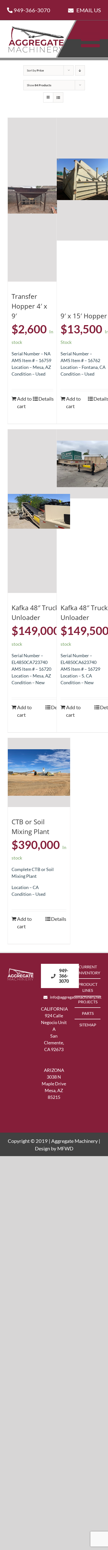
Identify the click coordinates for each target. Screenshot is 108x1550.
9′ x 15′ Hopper (84, 315)
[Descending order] (80, 70)
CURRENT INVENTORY (88, 969)
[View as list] (58, 97)
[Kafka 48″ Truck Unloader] (39, 511)
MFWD (65, 1148)
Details (45, 399)
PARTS (88, 1013)
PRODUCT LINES (87, 987)
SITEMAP (87, 1024)
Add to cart (24, 402)
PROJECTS (87, 1001)
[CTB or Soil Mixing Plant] (39, 772)
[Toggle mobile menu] (92, 39)
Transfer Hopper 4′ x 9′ (29, 306)
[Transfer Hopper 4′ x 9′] (32, 199)
